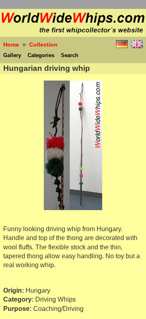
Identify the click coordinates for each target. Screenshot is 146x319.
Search (69, 55)
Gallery (12, 55)
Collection (43, 44)
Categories (41, 55)
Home (11, 44)
